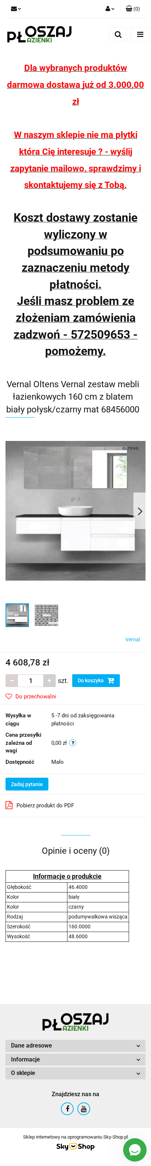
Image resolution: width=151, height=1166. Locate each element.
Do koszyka (91, 680)
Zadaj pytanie (27, 784)
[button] (133, 9)
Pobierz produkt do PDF (45, 805)
